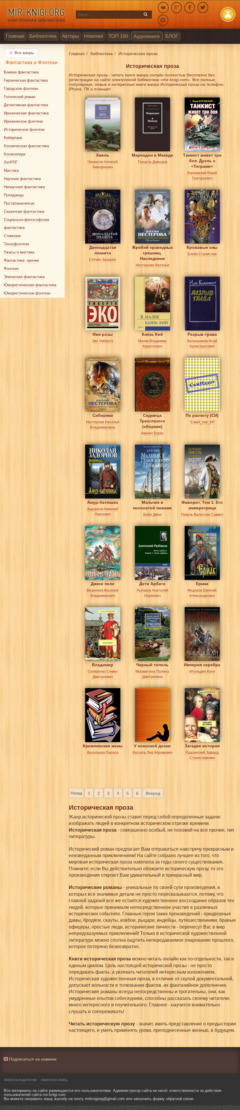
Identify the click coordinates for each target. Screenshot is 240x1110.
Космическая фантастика (26, 146)
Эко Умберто (102, 341)
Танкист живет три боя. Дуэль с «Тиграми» (202, 160)
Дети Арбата (152, 583)
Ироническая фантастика (26, 113)
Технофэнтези (16, 244)
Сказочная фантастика (24, 211)
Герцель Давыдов (152, 162)
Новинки (93, 36)
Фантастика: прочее (21, 260)
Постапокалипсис (19, 203)
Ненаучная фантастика (24, 187)
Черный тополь (152, 664)
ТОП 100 (118, 36)
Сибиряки (102, 415)
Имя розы (102, 334)
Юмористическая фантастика (30, 285)
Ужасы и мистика (19, 252)
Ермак (202, 583)
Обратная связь (54, 1080)
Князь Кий (152, 334)
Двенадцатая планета (102, 250)
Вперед (153, 793)
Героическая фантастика (26, 80)
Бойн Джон (152, 515)
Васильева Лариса (102, 753)
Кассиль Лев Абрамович (152, 753)
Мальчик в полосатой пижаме (152, 505)
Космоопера (14, 154)
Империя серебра (202, 664)
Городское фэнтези (21, 88)
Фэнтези (11, 268)
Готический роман (19, 97)
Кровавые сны (202, 247)
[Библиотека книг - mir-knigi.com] (37, 14)
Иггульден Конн (202, 671)
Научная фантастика (22, 179)
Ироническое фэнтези (23, 121)
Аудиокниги (146, 36)
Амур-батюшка (102, 502)
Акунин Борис (152, 433)
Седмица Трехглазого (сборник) (152, 420)
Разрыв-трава (202, 334)
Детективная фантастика (26, 105)
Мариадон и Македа (152, 155)
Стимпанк (12, 236)
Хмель (102, 155)
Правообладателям (20, 1080)
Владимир (102, 664)
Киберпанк (13, 138)
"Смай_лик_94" (202, 422)
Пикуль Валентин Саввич (202, 515)
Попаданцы (14, 195)
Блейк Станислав (202, 254)
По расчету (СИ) (202, 415)
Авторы (70, 36)
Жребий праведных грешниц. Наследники (152, 252)
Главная (15, 36)
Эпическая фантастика (24, 277)
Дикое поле (102, 583)
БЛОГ (171, 36)
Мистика (11, 170)
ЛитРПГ (11, 162)
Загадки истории (202, 746)
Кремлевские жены (103, 746)
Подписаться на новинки (32, 1059)
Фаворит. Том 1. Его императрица (202, 505)
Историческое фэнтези (24, 129)
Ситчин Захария (102, 260)
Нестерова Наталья (152, 265)
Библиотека (43, 36)
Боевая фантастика (21, 72)
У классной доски (152, 746)
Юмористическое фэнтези (27, 293)
